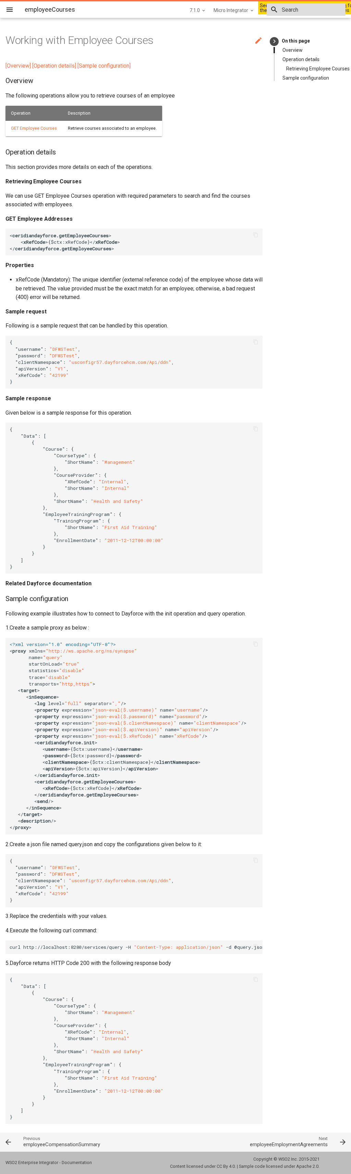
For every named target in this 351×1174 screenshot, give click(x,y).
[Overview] (18, 65)
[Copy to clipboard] (256, 235)
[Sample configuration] (104, 65)
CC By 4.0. (226, 1166)
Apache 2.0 (307, 1166)
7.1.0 (195, 10)
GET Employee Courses (34, 128)
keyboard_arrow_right (274, 41)
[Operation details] (54, 65)
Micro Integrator (231, 10)
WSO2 (284, 1159)
